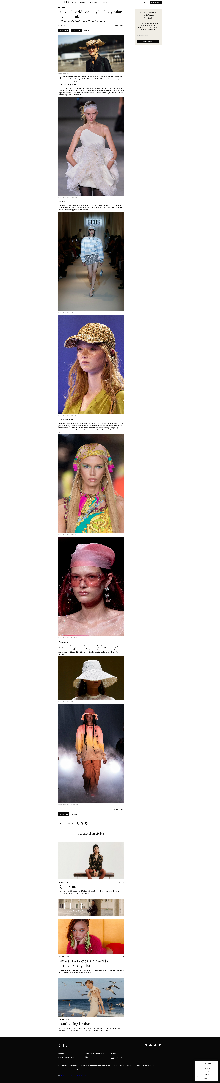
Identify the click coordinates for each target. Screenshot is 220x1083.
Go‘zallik (83, 2)
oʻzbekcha (206, 1068)
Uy (59, 7)
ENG (122, 1057)
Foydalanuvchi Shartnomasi (94, 1054)
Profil (146, 2)
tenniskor (68, 88)
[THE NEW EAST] (91, 907)
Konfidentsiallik (116, 1050)
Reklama (114, 1054)
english (206, 1074)
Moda (74, 2)
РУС (117, 1057)
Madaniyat (94, 2)
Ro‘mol (60, 424)
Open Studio (68, 886)
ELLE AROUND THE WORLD (66, 1057)
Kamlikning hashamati (77, 1023)
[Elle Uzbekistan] (66, 2)
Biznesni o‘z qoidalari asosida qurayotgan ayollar (83, 963)
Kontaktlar (89, 1050)
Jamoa (60, 1050)
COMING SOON (155, 2)
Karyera (61, 1054)
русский (206, 1071)
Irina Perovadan (119, 25)
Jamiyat (104, 2)
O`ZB (112, 1057)
